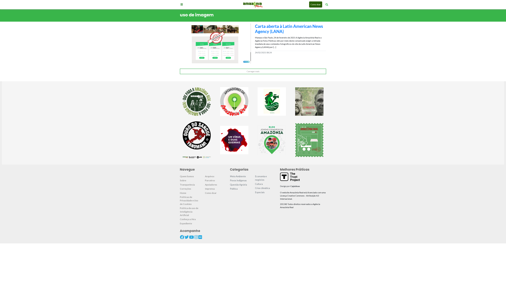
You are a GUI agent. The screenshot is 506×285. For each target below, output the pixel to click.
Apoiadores (211, 184)
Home (183, 193)
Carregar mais (253, 71)
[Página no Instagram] (196, 237)
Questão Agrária (238, 184)
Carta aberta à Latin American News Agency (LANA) (289, 29)
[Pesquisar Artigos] (326, 4)
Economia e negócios (261, 178)
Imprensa (210, 188)
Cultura (259, 184)
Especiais (260, 192)
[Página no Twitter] (186, 237)
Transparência (187, 184)
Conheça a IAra (188, 219)
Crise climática (262, 188)
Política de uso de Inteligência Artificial (189, 212)
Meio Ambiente (238, 176)
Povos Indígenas (238, 180)
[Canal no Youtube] (191, 237)
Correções (185, 188)
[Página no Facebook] (182, 237)
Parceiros (210, 180)
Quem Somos (187, 176)
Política (234, 188)
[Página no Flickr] (200, 237)
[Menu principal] (182, 4)
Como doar (316, 4)
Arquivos (209, 176)
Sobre (183, 180)
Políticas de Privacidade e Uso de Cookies (189, 200)
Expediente (186, 223)
